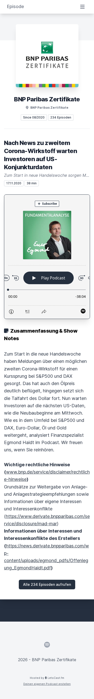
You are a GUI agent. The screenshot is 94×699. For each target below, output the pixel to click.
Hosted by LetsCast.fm (47, 678)
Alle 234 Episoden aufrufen (47, 584)
